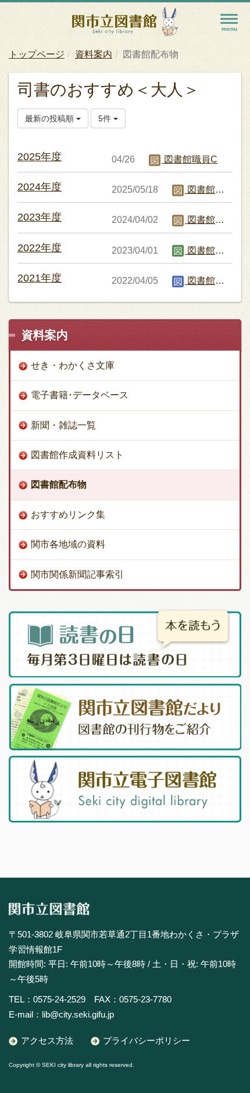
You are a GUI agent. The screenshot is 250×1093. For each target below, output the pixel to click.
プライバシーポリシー (146, 1040)
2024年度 (39, 187)
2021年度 (39, 278)
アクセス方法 (47, 1040)
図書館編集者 (214, 281)
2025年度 (39, 157)
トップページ (37, 54)
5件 (105, 118)
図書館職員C (189, 159)
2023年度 (39, 217)
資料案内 (93, 54)
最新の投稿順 (50, 118)
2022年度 (39, 248)
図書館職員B (212, 250)
